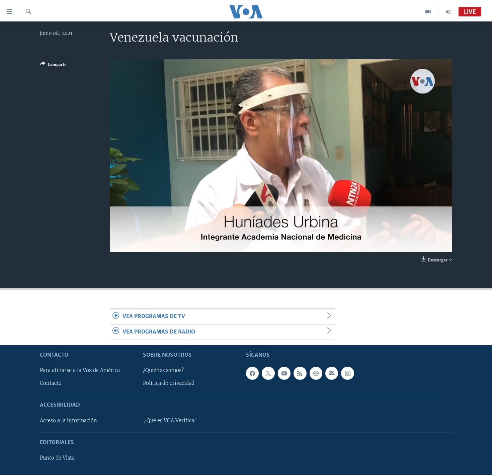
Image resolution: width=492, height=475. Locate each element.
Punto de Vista (57, 458)
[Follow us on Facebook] (252, 373)
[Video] (428, 12)
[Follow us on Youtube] (284, 373)
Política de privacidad (168, 383)
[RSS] (300, 373)
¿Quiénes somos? (163, 370)
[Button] (53, 65)
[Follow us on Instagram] (347, 373)
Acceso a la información (68, 421)
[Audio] (448, 12)
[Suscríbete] (331, 373)
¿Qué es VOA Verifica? (170, 421)
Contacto (51, 383)
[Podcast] (316, 373)
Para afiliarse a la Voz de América (80, 370)
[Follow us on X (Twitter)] (268, 373)
